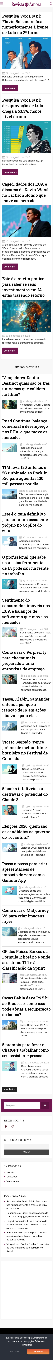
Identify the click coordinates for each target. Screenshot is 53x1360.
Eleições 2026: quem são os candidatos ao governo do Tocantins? (26, 832)
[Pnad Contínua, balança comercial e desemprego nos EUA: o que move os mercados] (10, 450)
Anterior (10, 1089)
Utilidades (12, 1176)
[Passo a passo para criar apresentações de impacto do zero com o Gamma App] (10, 893)
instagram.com (12, 1126)
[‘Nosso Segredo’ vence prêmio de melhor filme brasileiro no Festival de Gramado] (11, 771)
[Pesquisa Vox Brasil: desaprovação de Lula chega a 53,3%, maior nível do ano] (26, 137)
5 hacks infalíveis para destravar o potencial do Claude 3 (25, 794)
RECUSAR (14, 1351)
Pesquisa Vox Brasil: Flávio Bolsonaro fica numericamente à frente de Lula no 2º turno (26, 1205)
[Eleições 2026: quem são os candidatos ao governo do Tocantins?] (11, 848)
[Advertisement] (26, 1290)
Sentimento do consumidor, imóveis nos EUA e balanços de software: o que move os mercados (26, 611)
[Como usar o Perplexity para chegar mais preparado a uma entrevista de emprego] (11, 682)
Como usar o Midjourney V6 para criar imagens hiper (25, 916)
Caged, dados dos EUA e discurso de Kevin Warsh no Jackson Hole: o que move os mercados (26, 1224)
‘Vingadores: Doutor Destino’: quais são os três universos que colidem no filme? (27, 1248)
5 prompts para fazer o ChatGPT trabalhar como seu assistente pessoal (25, 1050)
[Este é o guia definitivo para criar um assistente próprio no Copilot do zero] (10, 542)
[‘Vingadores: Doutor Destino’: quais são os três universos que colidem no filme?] (10, 405)
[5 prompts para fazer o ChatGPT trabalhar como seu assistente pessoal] (11, 1068)
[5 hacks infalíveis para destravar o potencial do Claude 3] (11, 811)
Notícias (10, 1172)
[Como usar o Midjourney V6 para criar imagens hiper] (9, 934)
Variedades (12, 1181)
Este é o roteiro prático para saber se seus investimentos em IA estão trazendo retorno (26, 1236)
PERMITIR (38, 1351)
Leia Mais (9, 88)
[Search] (45, 1105)
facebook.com (6, 1126)
